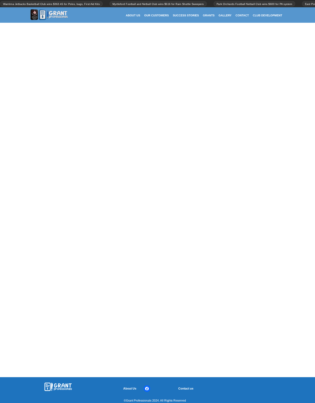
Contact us (185, 388)
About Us (129, 388)
